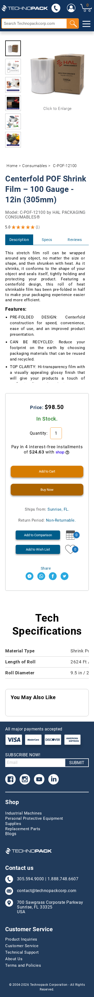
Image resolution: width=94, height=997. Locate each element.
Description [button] (19, 240)
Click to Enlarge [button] (57, 108)
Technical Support (22, 952)
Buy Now (47, 490)
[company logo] (24, 8)
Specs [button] (47, 240)
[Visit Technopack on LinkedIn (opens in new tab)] (53, 779)
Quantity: (39, 433)
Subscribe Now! (22, 754)
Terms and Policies (23, 965)
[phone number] (55, 8)
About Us (13, 959)
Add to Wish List (38, 549)
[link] (71, 8)
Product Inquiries (21, 939)
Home (12, 165)
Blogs (10, 833)
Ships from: (47, 509)
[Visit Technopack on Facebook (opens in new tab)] (10, 779)
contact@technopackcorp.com (47, 890)
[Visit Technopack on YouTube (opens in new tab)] (39, 779)
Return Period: (47, 520)
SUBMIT (76, 762)
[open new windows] (29, 576)
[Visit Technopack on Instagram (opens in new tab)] (25, 779)
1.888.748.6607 (63, 879)
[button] (13, 48)
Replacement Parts (22, 829)
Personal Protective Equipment (34, 818)
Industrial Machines (23, 813)
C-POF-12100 (65, 165)
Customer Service (21, 945)
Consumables (34, 165)
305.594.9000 (30, 879)
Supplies (13, 823)
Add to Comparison (38, 535)
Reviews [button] (75, 240)
